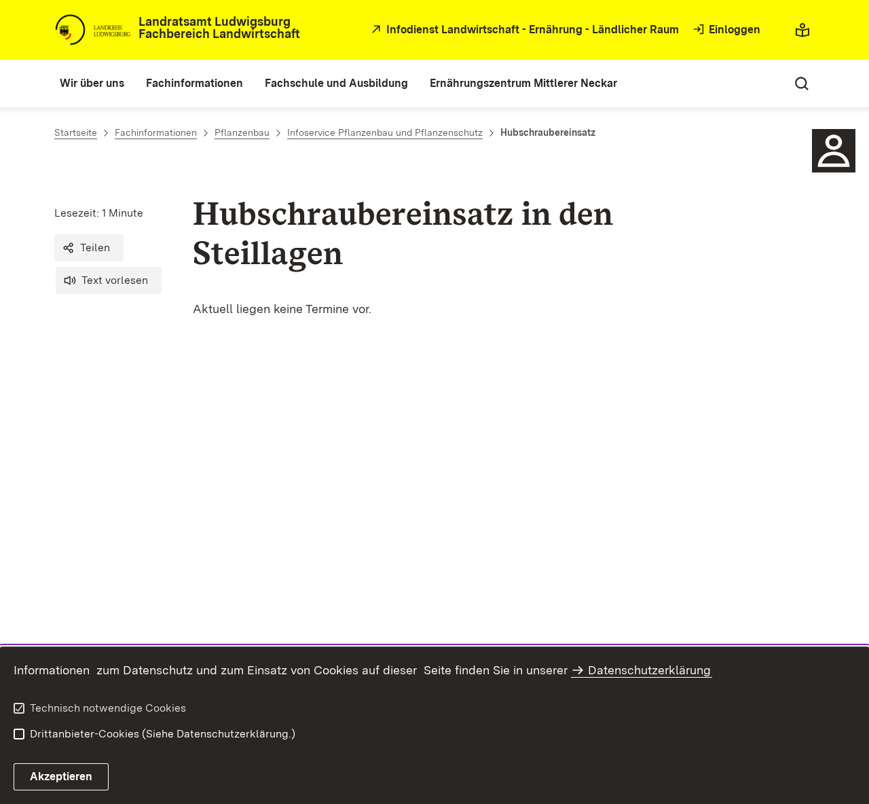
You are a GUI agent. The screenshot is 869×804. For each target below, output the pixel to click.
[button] (89, 247)
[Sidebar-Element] (833, 150)
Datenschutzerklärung (649, 670)
